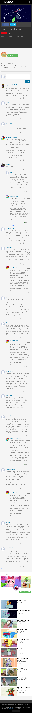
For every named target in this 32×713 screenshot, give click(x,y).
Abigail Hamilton (10, 548)
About (2, 36)
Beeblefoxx (9, 164)
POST (27, 81)
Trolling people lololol (11, 137)
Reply (27, 98)
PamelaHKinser (10, 228)
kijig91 (7, 297)
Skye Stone (9, 395)
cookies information (12, 708)
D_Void (9, 53)
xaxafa (8, 522)
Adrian (7, 102)
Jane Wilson (9, 123)
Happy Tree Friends (7, 592)
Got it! (16, 711)
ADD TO (4, 33)
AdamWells (9, 247)
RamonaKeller (10, 371)
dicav (7, 323)
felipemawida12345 (11, 85)
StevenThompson (11, 416)
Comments (9, 36)
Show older (13, 225)
